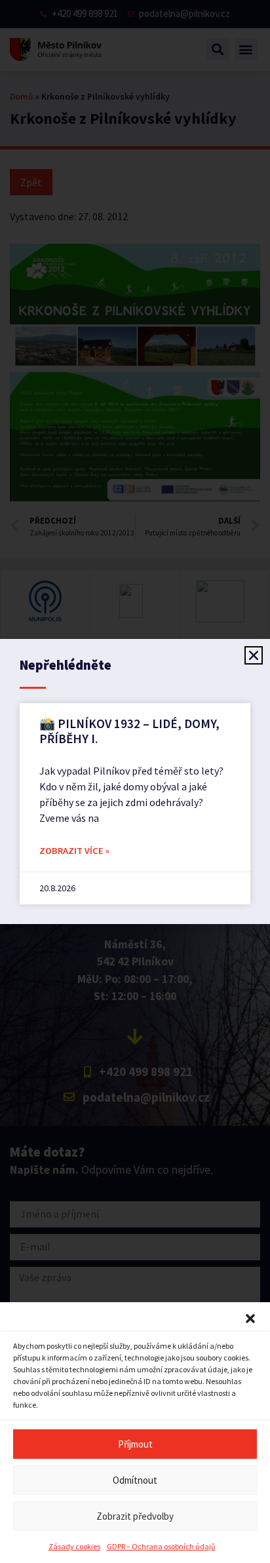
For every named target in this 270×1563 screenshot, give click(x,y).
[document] (135, 781)
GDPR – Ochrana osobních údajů (161, 1546)
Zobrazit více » (74, 851)
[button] (250, 1318)
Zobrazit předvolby (135, 1516)
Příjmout (135, 1444)
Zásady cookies (74, 1546)
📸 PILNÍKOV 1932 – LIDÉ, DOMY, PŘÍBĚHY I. (129, 731)
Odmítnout (135, 1480)
